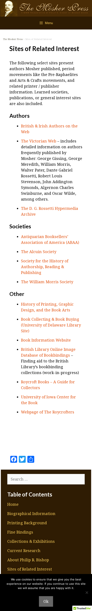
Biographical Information (31, 513)
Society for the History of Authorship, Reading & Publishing (44, 266)
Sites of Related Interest (29, 569)
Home (13, 504)
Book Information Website (46, 340)
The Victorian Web (38, 141)
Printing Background (27, 522)
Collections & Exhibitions (31, 541)
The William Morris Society (47, 281)
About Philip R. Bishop (28, 559)
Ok (46, 601)
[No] (87, 592)
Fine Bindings (20, 532)
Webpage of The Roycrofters (47, 412)
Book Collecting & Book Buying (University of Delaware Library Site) (51, 325)
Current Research (23, 550)
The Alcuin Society (38, 251)
